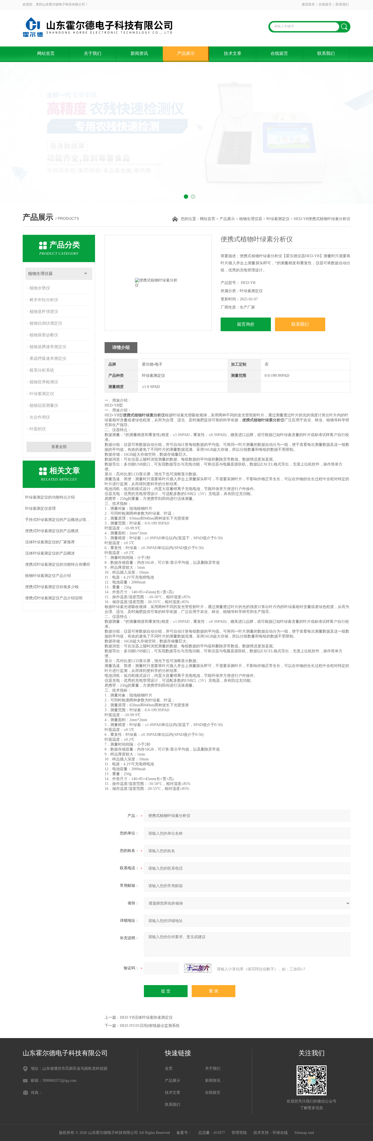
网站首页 (46, 53)
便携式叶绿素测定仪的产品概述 (52, 531)
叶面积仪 (37, 429)
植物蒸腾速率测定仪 (47, 347)
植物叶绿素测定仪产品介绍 (48, 576)
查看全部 (59, 447)
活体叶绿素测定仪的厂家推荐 (50, 542)
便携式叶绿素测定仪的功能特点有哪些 (57, 564)
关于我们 (92, 53)
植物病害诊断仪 (43, 335)
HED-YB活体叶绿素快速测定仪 (146, 1017)
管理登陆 (239, 1133)
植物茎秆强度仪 (43, 311)
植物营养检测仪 (43, 382)
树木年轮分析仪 (43, 300)
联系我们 (342, 4)
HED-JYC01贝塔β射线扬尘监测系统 (150, 1026)
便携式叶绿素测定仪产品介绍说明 (53, 598)
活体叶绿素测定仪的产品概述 (50, 553)
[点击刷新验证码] (197, 968)
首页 (169, 1068)
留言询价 (245, 324)
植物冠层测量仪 (43, 405)
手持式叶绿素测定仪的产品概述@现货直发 (59, 520)
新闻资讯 (139, 53)
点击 (85, 274)
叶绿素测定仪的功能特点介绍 (50, 497)
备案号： (184, 1133)
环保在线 (280, 1133)
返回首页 (308, 4)
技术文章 (232, 53)
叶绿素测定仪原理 (40, 508)
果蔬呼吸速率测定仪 (47, 358)
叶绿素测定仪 (278, 219)
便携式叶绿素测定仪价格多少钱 (52, 587)
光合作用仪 (39, 417)
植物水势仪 (39, 288)
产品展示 (186, 53)
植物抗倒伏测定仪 (45, 323)
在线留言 (325, 4)
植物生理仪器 (250, 219)
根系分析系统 (41, 370)
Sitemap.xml (304, 1133)
